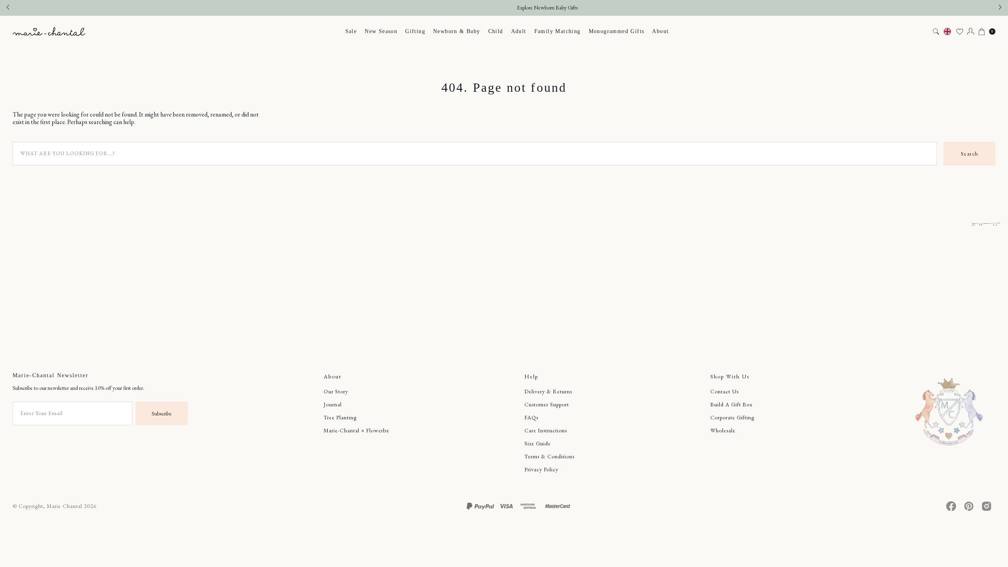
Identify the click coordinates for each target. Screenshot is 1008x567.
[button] (970, 31)
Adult (518, 31)
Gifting (415, 31)
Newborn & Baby (456, 31)
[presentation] (935, 31)
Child (495, 31)
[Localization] (947, 31)
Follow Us (986, 224)
